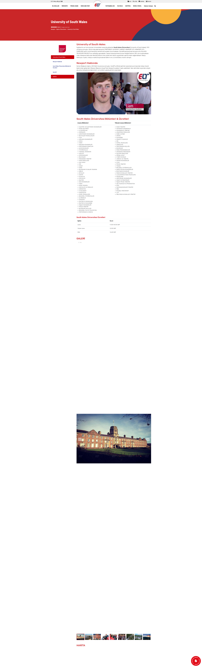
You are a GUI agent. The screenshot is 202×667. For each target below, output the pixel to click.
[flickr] (61, 1)
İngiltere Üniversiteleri (61, 29)
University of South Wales (59, 57)
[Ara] (155, 6)
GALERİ (55, 72)
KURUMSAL (142, 1)
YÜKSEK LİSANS (74, 6)
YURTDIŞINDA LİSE (110, 6)
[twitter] (54, 1)
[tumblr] (60, 1)
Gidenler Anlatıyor (148, 6)
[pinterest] (57, 1)
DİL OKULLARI (55, 6)
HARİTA (55, 76)
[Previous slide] (79, 439)
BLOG (130, 1)
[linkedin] (55, 1)
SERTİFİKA (128, 6)
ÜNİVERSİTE (65, 6)
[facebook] (52, 1)
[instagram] (51, 1)
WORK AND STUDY (85, 6)
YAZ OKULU (120, 6)
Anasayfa (53, 29)
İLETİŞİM (135, 1)
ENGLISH (149, 1)
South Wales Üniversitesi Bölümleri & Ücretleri (62, 66)
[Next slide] (148, 439)
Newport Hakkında (57, 61)
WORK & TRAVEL (137, 6)
